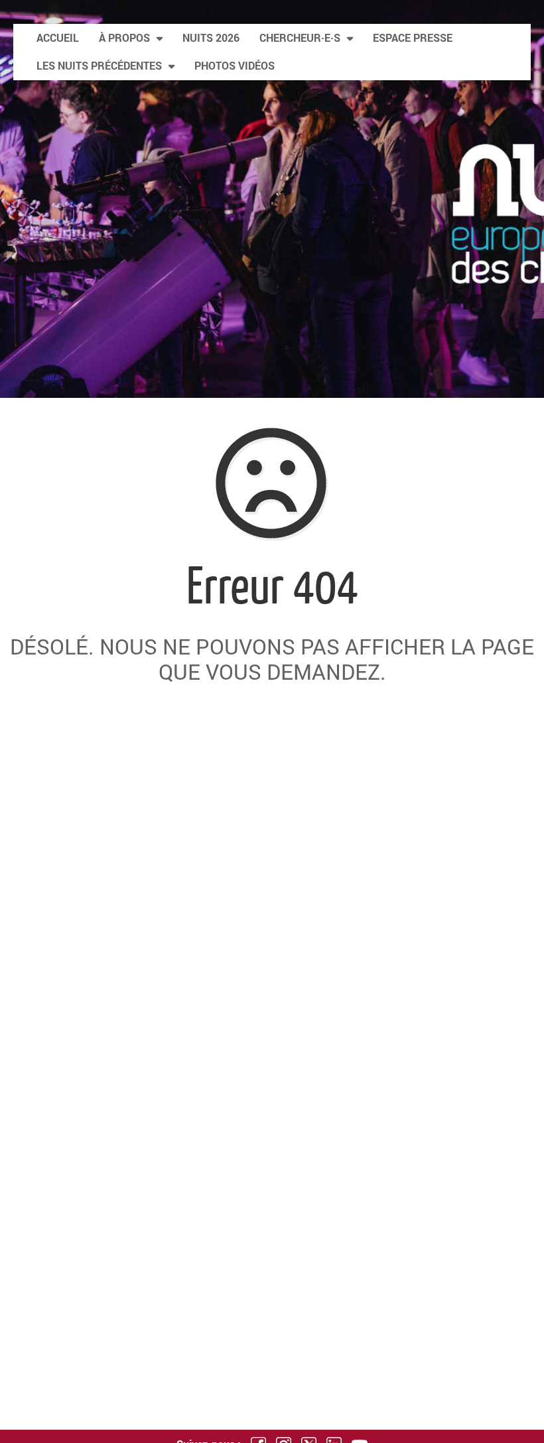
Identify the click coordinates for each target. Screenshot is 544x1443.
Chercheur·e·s (299, 37)
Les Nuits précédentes (99, 65)
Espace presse (412, 37)
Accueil (57, 37)
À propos (124, 37)
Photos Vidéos (234, 65)
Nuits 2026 (210, 37)
